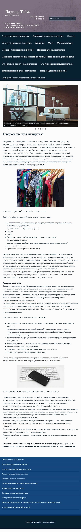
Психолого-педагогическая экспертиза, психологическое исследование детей (38, 56)
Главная (71, 36)
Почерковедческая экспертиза (51, 50)
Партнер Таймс (36, 522)
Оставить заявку (64, 43)
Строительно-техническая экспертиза (19, 64)
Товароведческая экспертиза (53, 71)
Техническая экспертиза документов (19, 71)
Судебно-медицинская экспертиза (56, 64)
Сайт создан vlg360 (49, 522)
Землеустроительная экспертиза (17, 43)
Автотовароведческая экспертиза (47, 36)
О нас (50, 43)
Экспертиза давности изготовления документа (23, 77)
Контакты (39, 43)
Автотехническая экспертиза (15, 36)
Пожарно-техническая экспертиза (17, 50)
